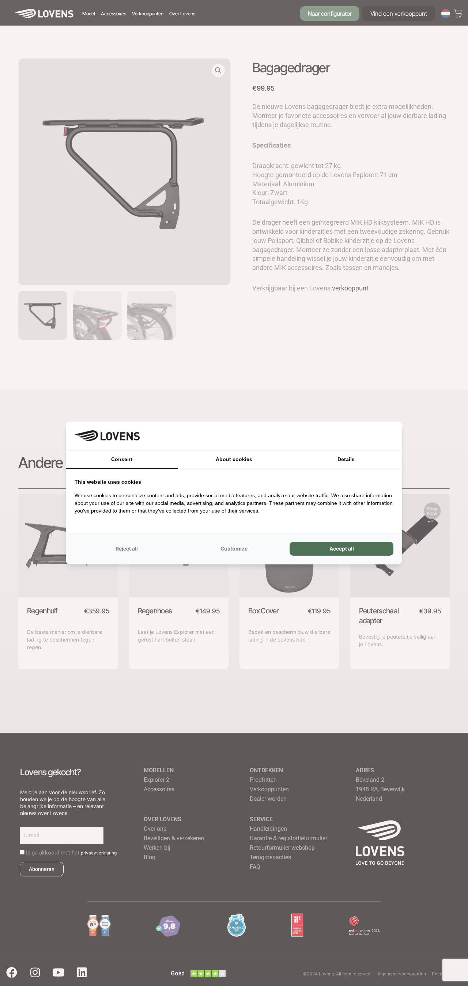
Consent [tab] (121, 459)
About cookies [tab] (234, 459)
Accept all (341, 548)
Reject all (127, 548)
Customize (234, 548)
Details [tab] (346, 459)
